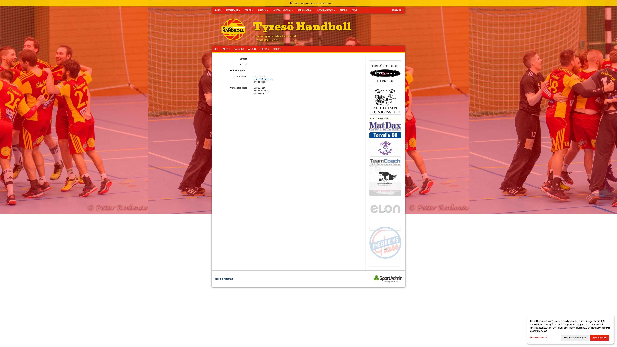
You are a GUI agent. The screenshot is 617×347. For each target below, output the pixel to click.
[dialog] (570, 329)
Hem (218, 10)
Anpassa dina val (538, 337)
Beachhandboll (325, 10)
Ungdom (262, 10)
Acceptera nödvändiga (574, 337)
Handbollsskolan (282, 10)
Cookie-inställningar (224, 279)
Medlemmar (232, 10)
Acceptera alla (599, 337)
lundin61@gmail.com (263, 79)
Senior (248, 10)
